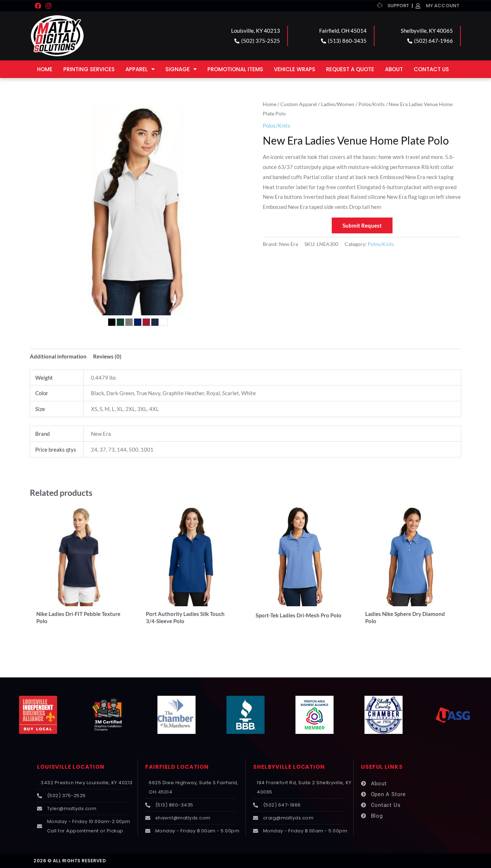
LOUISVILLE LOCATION (71, 767)
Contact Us (431, 69)
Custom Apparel (298, 104)
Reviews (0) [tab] (107, 356)
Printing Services (89, 69)
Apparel (136, 69)
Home (44, 69)
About (394, 69)
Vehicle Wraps (294, 69)
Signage (177, 69)
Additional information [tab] (58, 356)
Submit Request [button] (362, 225)
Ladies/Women (337, 104)
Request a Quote (350, 69)
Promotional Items (235, 69)
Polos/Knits (371, 104)
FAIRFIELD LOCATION (177, 767)
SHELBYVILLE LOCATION (289, 767)
